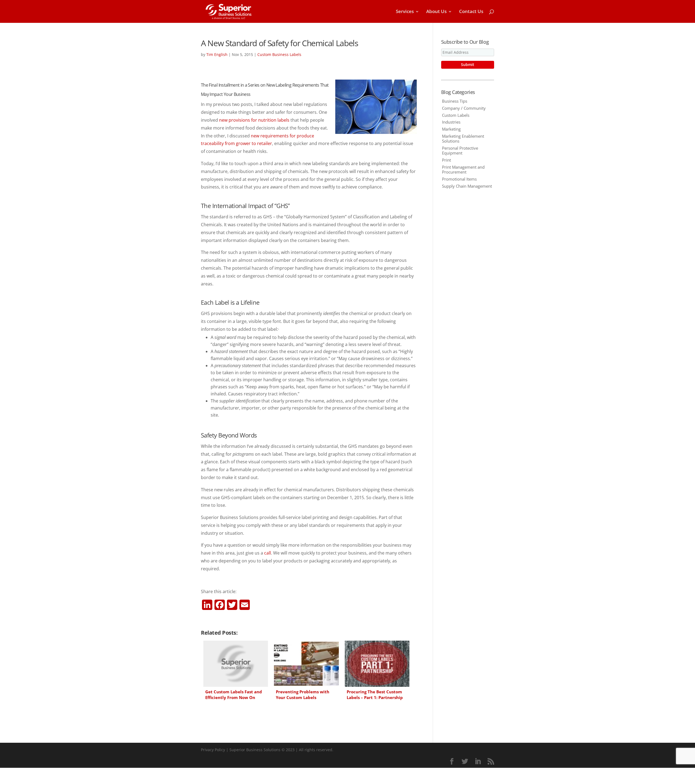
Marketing (451, 129)
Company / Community (464, 108)
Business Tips (454, 101)
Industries (451, 122)
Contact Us (471, 12)
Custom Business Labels (279, 54)
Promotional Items (459, 179)
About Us (436, 12)
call (267, 553)
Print (446, 160)
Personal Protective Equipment (460, 150)
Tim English (217, 54)
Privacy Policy (213, 749)
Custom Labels (455, 115)
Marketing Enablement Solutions (463, 138)
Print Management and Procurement (463, 169)
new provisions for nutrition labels (254, 120)
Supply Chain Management (467, 186)
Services (405, 12)
